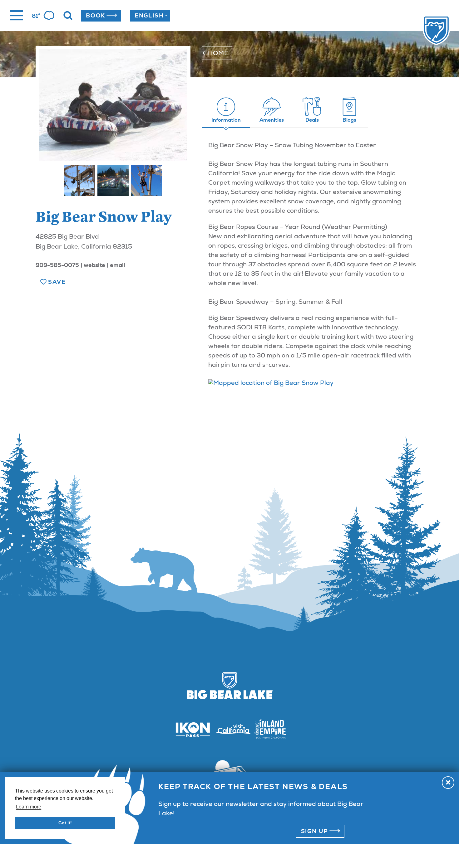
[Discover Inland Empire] (270, 729)
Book (95, 15)
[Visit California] (229, 729)
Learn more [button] (28, 806)
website (94, 265)
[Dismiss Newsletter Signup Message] (448, 782)
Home (218, 53)
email (117, 265)
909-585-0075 (57, 265)
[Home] (424, 30)
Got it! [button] (65, 822)
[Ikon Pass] (189, 729)
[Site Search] (68, 15)
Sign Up (314, 831)
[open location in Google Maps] (270, 382)
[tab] (226, 110)
